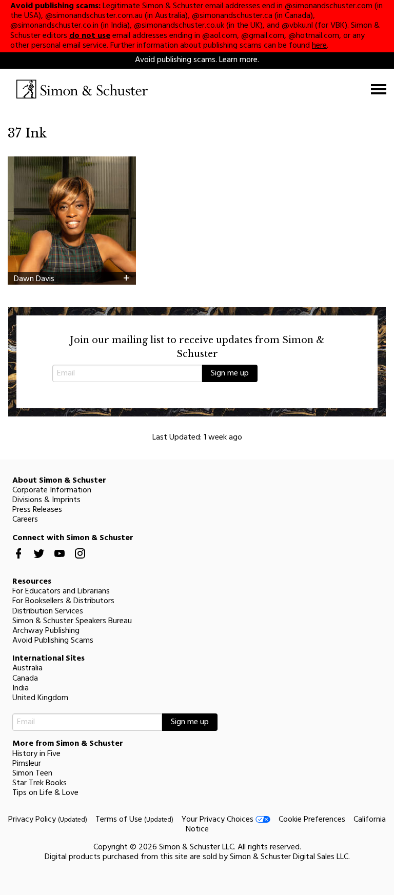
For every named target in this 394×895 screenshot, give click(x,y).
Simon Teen (32, 773)
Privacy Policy (47, 819)
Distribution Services (47, 611)
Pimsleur (26, 763)
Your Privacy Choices (218, 819)
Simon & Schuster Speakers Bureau (72, 621)
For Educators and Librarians (61, 591)
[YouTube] (59, 561)
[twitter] (39, 561)
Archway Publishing (46, 631)
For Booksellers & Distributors (63, 601)
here (319, 45)
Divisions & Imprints (46, 500)
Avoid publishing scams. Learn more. (197, 60)
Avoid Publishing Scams (52, 640)
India (20, 688)
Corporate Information (51, 490)
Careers (25, 519)
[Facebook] (18, 561)
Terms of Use (134, 819)
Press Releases (37, 509)
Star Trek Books (39, 783)
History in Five (36, 754)
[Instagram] (80, 561)
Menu (378, 89)
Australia (27, 668)
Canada (25, 678)
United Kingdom (40, 698)
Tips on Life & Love (45, 793)
